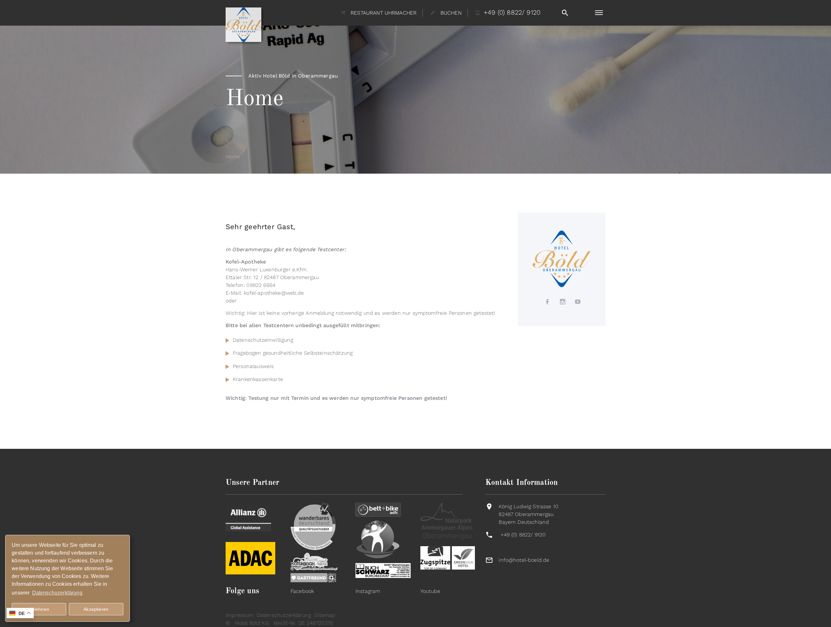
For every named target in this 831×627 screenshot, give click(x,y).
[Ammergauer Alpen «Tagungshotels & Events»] (446, 521)
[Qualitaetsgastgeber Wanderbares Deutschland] (313, 526)
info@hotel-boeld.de (524, 560)
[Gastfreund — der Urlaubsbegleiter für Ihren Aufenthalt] (313, 577)
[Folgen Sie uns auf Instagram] (562, 301)
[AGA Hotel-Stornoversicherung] (248, 516)
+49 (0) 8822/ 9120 (523, 535)
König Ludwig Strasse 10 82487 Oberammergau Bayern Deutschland (528, 514)
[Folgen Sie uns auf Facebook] (547, 301)
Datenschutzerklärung (284, 615)
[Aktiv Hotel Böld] (561, 258)
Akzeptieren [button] (95, 609)
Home (233, 157)
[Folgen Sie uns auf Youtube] (578, 301)
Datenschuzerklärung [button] (57, 593)
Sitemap (324, 615)
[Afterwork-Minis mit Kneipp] (378, 539)
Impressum (239, 615)
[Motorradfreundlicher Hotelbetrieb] (250, 573)
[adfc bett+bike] (378, 509)
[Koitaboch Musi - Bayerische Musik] (314, 561)
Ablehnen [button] (39, 609)
